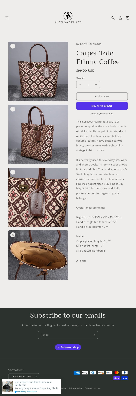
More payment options (102, 114)
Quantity (80, 78)
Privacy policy (75, 388)
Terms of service (92, 388)
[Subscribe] (94, 335)
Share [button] (83, 261)
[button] (7, 18)
